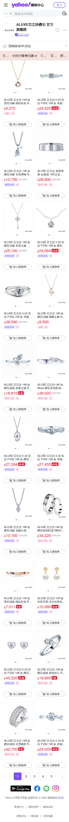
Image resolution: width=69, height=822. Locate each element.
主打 (5, 55)
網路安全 (21, 816)
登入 (59, 5)
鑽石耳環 (63, 55)
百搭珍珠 (54, 55)
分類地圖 (48, 816)
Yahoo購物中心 (28, 5)
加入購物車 (19, 124)
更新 (60, 797)
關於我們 (34, 806)
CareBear (44, 55)
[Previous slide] (4, 76)
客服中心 (19, 806)
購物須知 (48, 806)
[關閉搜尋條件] (11, 13)
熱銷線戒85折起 (19, 46)
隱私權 (34, 816)
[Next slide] (30, 76)
